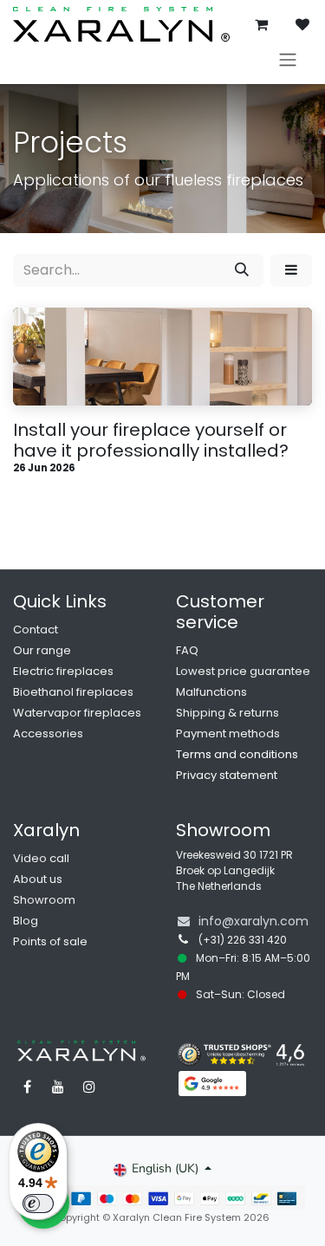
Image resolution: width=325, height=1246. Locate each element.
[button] (291, 270)
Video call (41, 858)
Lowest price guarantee (243, 671)
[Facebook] (27, 1086)
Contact (35, 629)
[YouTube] (58, 1086)
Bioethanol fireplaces (73, 692)
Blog (25, 920)
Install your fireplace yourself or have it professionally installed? (151, 440)
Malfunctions (211, 692)
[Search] (241, 270)
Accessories (48, 733)
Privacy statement (226, 775)
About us (37, 879)
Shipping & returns (227, 712)
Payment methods (228, 733)
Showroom (44, 900)
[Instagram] (89, 1086)
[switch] (38, 1203)
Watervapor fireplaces (77, 712)
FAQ (187, 650)
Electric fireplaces (63, 671)
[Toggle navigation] (287, 59)
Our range (42, 650)
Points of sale (50, 941)
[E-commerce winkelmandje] (261, 24)
